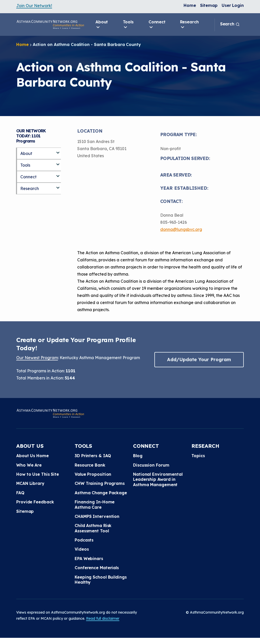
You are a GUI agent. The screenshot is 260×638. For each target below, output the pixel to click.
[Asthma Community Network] (50, 24)
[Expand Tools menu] (58, 162)
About (101, 21)
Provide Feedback (35, 501)
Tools (128, 21)
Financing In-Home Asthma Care (95, 504)
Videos (82, 549)
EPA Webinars (89, 558)
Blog (137, 455)
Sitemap (209, 5)
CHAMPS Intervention (97, 516)
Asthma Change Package (101, 492)
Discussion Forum (151, 465)
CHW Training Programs (100, 483)
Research (189, 21)
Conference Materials (97, 567)
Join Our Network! (34, 5)
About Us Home (32, 455)
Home (190, 5)
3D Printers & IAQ (93, 455)
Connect (157, 21)
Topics (198, 455)
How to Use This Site (37, 474)
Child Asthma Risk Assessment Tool (93, 528)
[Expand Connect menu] (58, 174)
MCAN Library (30, 483)
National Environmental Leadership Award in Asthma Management (158, 479)
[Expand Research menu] (58, 186)
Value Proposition (93, 474)
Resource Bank (90, 465)
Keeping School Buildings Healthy (101, 580)
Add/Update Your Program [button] (199, 359)
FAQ (20, 492)
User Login (233, 5)
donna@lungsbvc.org (181, 229)
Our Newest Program (37, 357)
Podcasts (84, 540)
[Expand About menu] (58, 151)
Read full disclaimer (102, 618)
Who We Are (29, 465)
